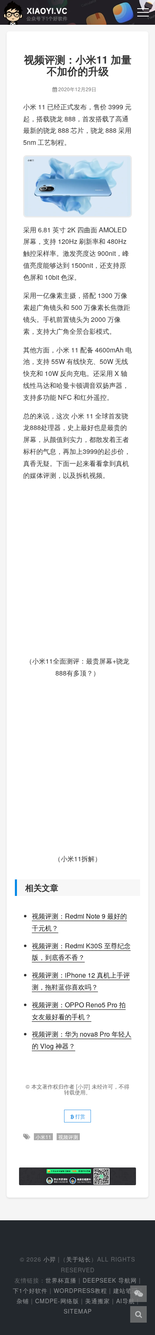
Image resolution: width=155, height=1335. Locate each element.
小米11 (43, 1136)
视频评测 (68, 1136)
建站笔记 (125, 1290)
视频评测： (48, 975)
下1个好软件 (30, 1290)
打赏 (79, 1116)
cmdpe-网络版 (57, 1301)
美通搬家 (97, 1301)
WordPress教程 (80, 1290)
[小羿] (84, 1086)
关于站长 (78, 1259)
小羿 (49, 1259)
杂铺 (23, 1301)
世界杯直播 (60, 1280)
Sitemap (78, 1311)
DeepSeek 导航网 (110, 1280)
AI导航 (125, 1301)
